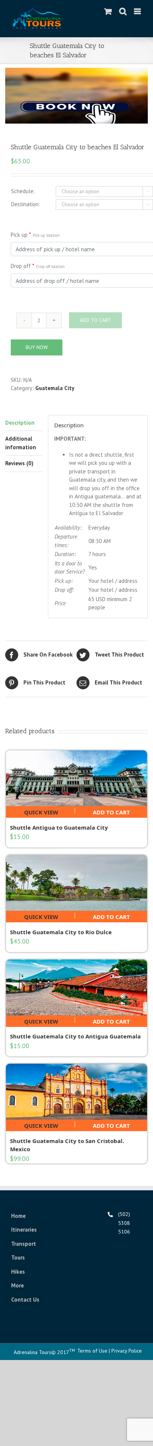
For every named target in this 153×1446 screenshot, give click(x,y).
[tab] (23, 423)
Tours (18, 1257)
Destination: (25, 204)
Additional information (20, 443)
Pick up (35, 234)
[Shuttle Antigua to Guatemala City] (76, 778)
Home (18, 1215)
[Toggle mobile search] (123, 11)
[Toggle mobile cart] (108, 11)
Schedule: (23, 191)
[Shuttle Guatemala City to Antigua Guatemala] (76, 987)
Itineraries (24, 1229)
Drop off (38, 265)
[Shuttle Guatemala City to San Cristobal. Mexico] (76, 1092)
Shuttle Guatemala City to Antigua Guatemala (75, 1036)
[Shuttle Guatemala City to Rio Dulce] (76, 883)
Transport (23, 1243)
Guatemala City (54, 388)
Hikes (18, 1271)
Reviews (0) (19, 463)
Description (20, 422)
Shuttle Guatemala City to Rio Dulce (61, 932)
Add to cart (111, 811)
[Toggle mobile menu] (138, 11)
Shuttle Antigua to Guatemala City (59, 827)
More (17, 1285)
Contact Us (25, 1299)
